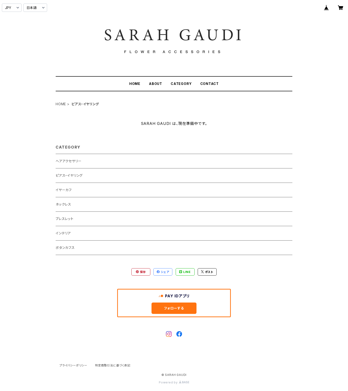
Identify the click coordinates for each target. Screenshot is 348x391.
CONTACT (209, 84)
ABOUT (155, 84)
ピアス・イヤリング (69, 175)
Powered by (169, 382)
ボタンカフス (65, 248)
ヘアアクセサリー (68, 161)
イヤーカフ (64, 190)
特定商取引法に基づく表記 (112, 365)
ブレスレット (65, 219)
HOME (134, 84)
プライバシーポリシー (73, 365)
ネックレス (63, 204)
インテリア (63, 233)
